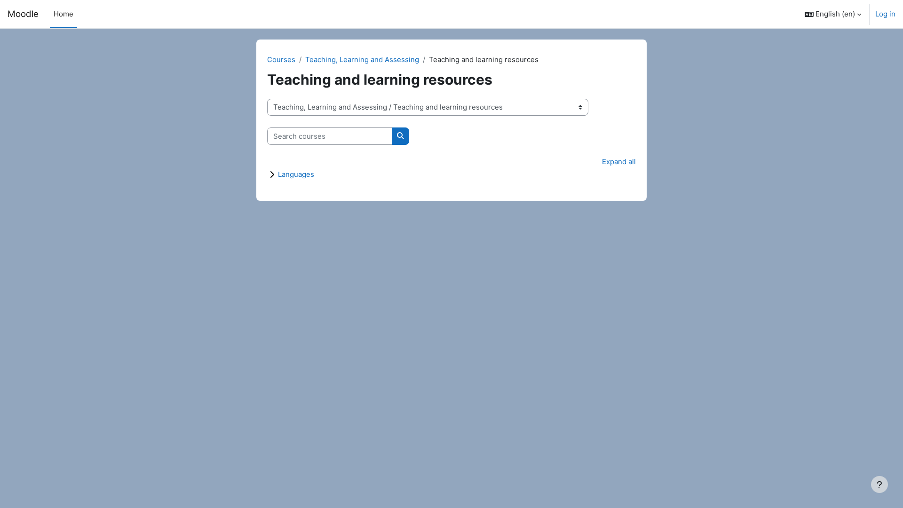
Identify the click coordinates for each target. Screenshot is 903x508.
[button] (833, 14)
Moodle (23, 13)
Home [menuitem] (63, 13)
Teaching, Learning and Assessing (362, 59)
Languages (296, 174)
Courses (281, 59)
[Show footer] (879, 484)
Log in (885, 13)
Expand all (619, 161)
